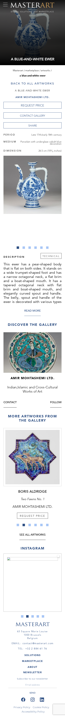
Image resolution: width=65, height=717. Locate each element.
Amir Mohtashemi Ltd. (32, 97)
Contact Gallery (32, 115)
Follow (56, 402)
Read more (32, 310)
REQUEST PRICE (32, 105)
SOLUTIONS (32, 655)
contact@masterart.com (38, 643)
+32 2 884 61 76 (36, 648)
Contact (10, 402)
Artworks (45, 70)
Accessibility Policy (33, 711)
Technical (51, 256)
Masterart (18, 70)
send (32, 692)
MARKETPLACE (32, 661)
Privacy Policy (22, 707)
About (32, 667)
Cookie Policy (41, 707)
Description (13, 256)
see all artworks (32, 534)
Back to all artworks (32, 83)
